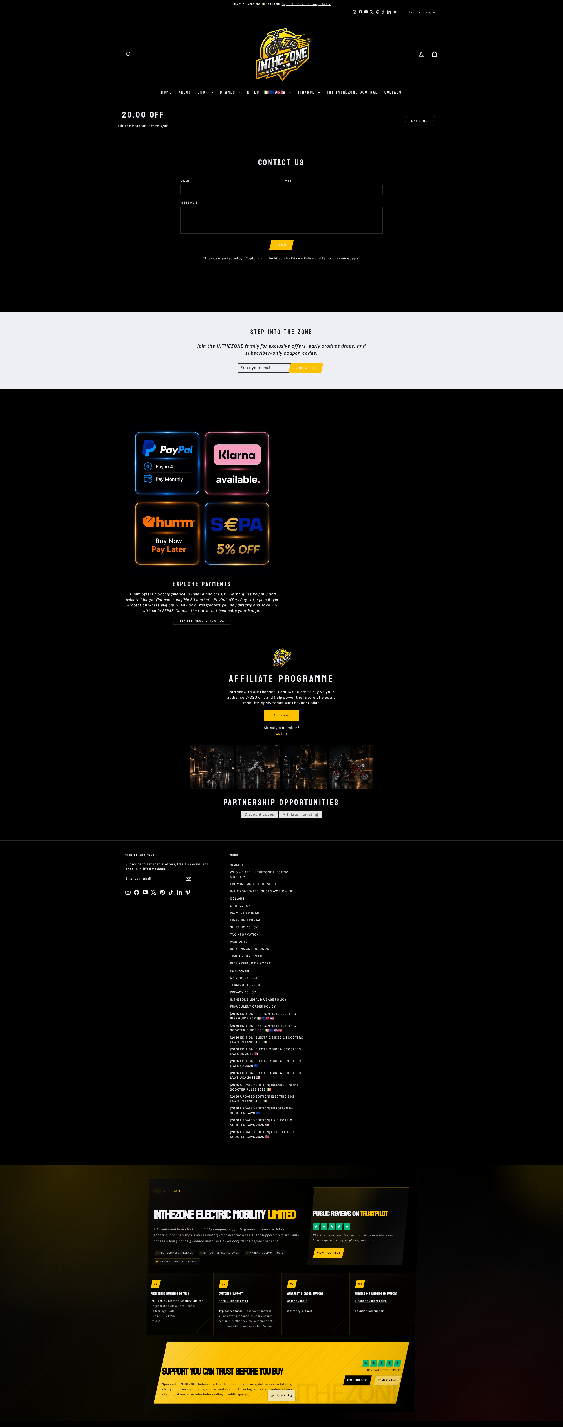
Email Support (357, 1380)
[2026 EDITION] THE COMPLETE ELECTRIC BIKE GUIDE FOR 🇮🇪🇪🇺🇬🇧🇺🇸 (263, 1016)
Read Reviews (387, 1380)
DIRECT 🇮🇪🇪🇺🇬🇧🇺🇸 (267, 92)
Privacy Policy (302, 258)
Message (188, 202)
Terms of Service (335, 258)
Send (281, 245)
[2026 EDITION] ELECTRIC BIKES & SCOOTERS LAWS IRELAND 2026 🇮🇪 (266, 1040)
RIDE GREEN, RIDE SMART (250, 963)
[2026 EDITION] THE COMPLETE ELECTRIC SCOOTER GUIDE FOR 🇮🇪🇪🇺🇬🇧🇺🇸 (263, 1028)
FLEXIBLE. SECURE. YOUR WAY (202, 621)
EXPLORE (419, 121)
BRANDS (228, 92)
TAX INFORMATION (244, 935)
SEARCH (236, 865)
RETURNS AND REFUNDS (249, 949)
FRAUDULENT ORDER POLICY (253, 1007)
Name (185, 181)
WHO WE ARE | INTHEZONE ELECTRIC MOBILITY (259, 874)
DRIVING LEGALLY (244, 978)
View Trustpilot (328, 1252)
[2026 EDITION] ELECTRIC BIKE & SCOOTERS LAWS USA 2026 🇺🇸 (265, 1075)
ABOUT (185, 92)
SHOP (204, 92)
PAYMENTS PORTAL (245, 913)
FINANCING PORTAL (245, 920)
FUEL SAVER (239, 971)
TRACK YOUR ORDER (246, 956)
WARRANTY (239, 942)
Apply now (281, 715)
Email (288, 181)
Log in (281, 733)
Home (166, 92)
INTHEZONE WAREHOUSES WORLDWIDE (261, 891)
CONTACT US (240, 906)
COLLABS (393, 92)
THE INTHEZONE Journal (352, 92)
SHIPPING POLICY (244, 927)
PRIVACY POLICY (243, 992)
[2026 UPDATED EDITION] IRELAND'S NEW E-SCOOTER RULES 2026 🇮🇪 (265, 1087)
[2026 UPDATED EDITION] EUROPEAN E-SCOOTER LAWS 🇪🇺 (261, 1110)
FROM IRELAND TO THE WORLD (254, 884)
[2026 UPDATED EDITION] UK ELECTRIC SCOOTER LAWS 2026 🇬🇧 (261, 1122)
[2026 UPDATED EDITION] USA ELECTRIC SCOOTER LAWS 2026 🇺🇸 (262, 1134)
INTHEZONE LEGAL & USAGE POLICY (258, 999)
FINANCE (307, 92)
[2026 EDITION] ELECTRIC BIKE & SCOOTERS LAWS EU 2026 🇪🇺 (265, 1063)
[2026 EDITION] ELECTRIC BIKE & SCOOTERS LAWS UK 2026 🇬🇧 (265, 1051)
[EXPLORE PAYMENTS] (202, 499)
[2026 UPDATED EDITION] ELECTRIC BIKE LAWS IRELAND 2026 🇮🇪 (262, 1099)
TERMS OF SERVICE (245, 985)
